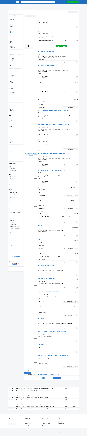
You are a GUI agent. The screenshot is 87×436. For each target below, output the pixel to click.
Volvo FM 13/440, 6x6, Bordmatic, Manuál (46, 265)
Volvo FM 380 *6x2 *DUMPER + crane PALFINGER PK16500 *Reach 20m (51, 170)
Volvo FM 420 (11, 399)
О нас (9, 418)
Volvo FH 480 (40, 211)
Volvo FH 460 (11, 390)
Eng (8, 425)
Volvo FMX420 (41, 344)
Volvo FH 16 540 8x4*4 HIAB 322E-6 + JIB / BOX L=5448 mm (49, 291)
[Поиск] (22, 2)
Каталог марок (27, 425)
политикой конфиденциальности (42, 374)
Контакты (9, 421)
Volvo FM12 (10, 406)
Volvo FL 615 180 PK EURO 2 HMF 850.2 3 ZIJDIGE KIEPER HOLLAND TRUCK (53, 110)
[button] (75, 27)
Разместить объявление (61, 46)
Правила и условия (28, 418)
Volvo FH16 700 (41, 19)
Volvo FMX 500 (41, 251)
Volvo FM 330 (11, 408)
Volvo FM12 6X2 (41, 318)
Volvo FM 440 (40, 30)
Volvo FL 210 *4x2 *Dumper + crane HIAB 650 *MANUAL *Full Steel (50, 138)
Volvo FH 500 (11, 388)
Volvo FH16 (10, 395)
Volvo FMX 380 (41, 225)
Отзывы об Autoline (28, 423)
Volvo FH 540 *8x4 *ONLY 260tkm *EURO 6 (46, 65)
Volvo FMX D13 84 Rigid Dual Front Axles (46, 51)
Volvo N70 (40, 239)
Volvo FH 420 (11, 397)
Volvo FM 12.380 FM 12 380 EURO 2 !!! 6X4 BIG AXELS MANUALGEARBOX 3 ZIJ (53, 124)
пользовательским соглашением (53, 374)
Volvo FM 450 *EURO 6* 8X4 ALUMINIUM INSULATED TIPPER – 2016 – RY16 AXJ (53, 355)
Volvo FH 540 (40, 186)
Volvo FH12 (10, 404)
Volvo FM (40, 98)
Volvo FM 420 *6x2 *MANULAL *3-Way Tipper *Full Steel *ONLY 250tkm (51, 153)
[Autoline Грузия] (11, 2)
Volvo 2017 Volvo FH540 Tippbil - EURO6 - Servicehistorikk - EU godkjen (52, 331)
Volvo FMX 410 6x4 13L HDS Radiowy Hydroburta (47, 278)
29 (50, 378)
